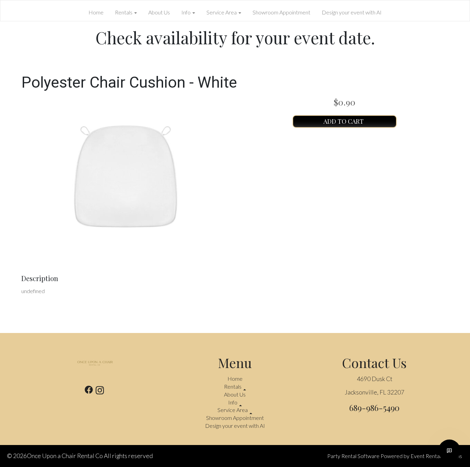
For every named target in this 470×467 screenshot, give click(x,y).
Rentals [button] (124, 12)
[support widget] (449, 451)
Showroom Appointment (281, 12)
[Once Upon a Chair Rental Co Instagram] (100, 391)
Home (96, 12)
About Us (159, 12)
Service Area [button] (222, 12)
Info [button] (186, 12)
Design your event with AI (352, 12)
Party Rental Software (353, 456)
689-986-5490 (374, 407)
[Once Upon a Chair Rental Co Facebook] (89, 391)
